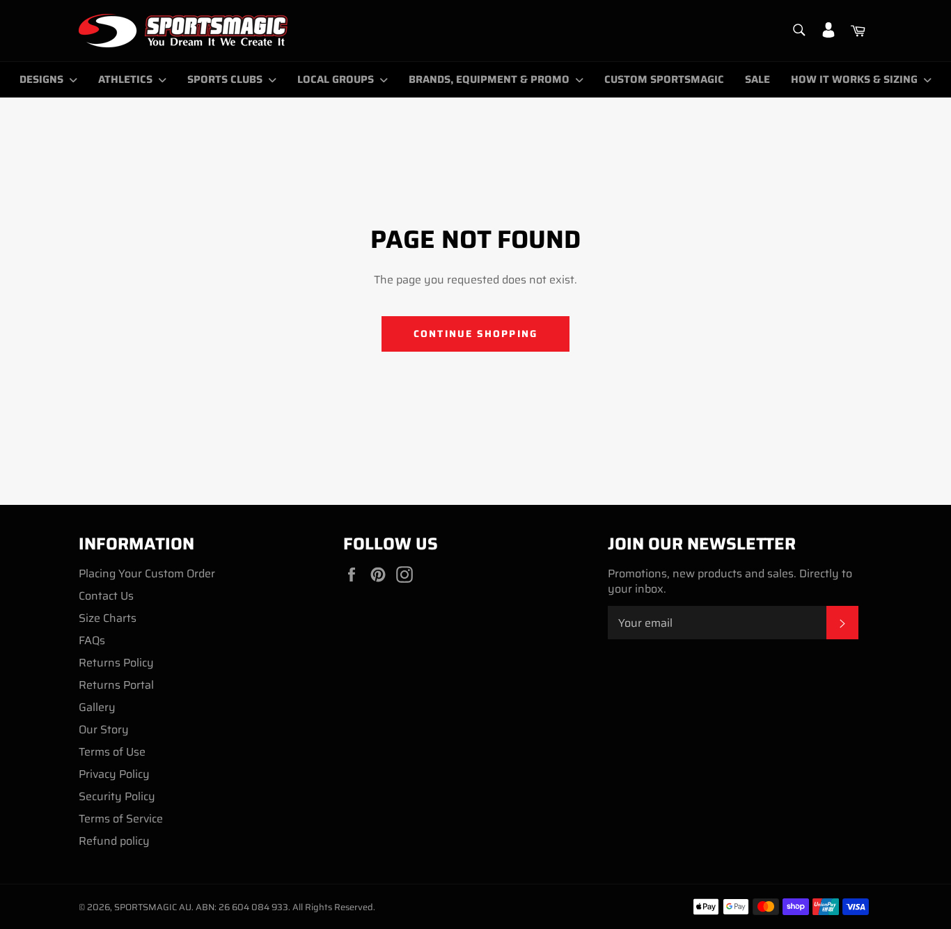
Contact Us (106, 595)
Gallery (97, 707)
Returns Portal (116, 685)
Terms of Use (112, 751)
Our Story (104, 729)
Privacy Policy (114, 774)
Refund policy (114, 841)
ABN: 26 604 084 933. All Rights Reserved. (285, 907)
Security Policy (117, 796)
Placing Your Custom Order (147, 573)
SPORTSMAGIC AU (152, 907)
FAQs (92, 640)
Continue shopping (475, 333)
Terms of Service (121, 818)
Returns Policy (116, 662)
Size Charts (107, 618)
